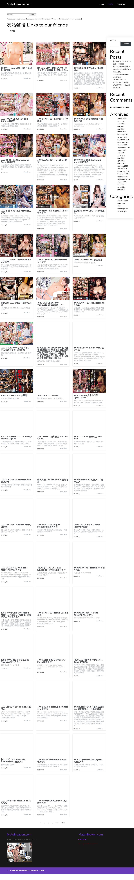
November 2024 (123, 174)
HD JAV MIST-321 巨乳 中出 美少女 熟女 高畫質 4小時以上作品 (122, 69)
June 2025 (121, 155)
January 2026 (122, 137)
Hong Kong (121, 203)
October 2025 (122, 145)
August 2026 (122, 118)
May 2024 (121, 190)
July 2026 (120, 121)
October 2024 (122, 176)
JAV (118, 206)
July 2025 (120, 153)
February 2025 (122, 166)
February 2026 (122, 134)
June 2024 (121, 187)
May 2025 (120, 158)
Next (63, 823)
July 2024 (120, 184)
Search (113, 40)
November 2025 (123, 142)
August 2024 (122, 182)
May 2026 (120, 126)
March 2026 (121, 132)
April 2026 (120, 129)
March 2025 (121, 163)
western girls (122, 211)
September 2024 (123, 179)
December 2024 (123, 171)
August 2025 (121, 150)
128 (57, 823)
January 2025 (122, 169)
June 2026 (121, 124)
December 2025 (123, 140)
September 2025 (123, 147)
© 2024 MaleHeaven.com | (18, 870)
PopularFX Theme (37, 870)
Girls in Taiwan (122, 201)
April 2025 (120, 161)
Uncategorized (122, 209)
